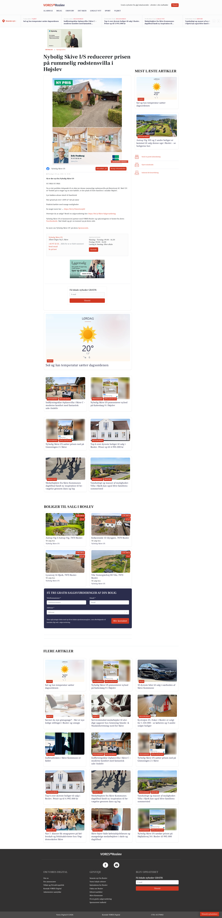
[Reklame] (64, 38)
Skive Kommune (96, 895)
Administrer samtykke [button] (52, 892)
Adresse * (50, 608)
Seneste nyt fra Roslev (98, 878)
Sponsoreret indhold (98, 902)
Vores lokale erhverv (98, 881)
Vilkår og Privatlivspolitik (53, 885)
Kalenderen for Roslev (99, 885)
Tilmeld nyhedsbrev (210, 914)
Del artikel (100, 169)
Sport (107, 11)
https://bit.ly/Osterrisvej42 (74, 209)
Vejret (117, 11)
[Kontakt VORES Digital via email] (116, 865)
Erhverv (70, 11)
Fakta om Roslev (96, 888)
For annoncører (49, 881)
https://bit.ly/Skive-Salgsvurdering (102, 214)
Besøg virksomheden (118, 169)
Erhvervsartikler (96, 892)
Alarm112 (48, 11)
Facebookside (51, 221)
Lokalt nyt (95, 11)
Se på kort (53, 249)
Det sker (82, 11)
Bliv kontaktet (120, 620)
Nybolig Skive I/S (55, 237)
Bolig (59, 11)
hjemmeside (83, 228)
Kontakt (93, 249)
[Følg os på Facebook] (105, 865)
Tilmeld (175, 5)
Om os (46, 878)
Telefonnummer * (54, 598)
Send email (53, 246)
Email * (93, 598)
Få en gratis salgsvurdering (101, 899)
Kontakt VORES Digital (52, 888)
